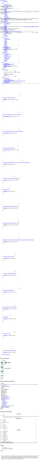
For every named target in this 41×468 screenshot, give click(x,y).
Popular (5, 10)
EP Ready (4, 402)
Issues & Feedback (7, 64)
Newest (5, 9)
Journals (5, 60)
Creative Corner (7, 57)
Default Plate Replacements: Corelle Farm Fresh (11, 206)
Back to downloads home (6, 354)
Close (2, 408)
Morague (5, 352)
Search (3, 69)
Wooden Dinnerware (6, 189)
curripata (5, 335)
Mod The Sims (5, 1)
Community (4, 52)
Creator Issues (6, 82)
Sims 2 (3, 6)
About (5, 65)
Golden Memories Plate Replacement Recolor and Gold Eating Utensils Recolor (16, 162)
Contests (5, 19)
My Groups (6, 59)
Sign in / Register (3, 0)
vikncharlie (6, 308)
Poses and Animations (5, 398)
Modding (5, 14)
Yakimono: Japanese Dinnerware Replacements (12, 178)
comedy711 (6, 318)
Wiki (5, 68)
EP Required (4, 403)
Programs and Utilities (5, 406)
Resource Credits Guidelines (9, 80)
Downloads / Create (7, 5)
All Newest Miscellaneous (5, 396)
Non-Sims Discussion (8, 54)
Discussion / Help (7, 4)
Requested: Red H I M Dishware (8, 290)
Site (2, 62)
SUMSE (5, 258)
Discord (5, 61)
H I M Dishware (5, 316)
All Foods (3, 400)
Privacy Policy (10, 460)
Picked (5, 13)
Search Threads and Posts (8, 74)
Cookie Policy (16, 460)
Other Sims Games (7, 56)
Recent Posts (6, 53)
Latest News (6, 63)
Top (2, 460)
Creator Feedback (7, 81)
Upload (3, 77)
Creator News (6, 78)
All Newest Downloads (6, 386)
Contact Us (5, 460)
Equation (5, 191)
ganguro (5, 180)
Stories (5, 34)
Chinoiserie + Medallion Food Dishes (9, 97)
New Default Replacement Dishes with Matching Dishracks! (13, 131)
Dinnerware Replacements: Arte (9, 256)
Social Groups (6, 58)
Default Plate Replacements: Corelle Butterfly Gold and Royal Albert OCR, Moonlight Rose (18, 239)
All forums (6, 55)
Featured (5, 12)
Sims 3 (3, 21)
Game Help (6, 16)
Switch (2, 378)
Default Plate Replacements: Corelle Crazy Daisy (11, 223)
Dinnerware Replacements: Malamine (10, 273)
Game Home (6, 7)
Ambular (5, 208)
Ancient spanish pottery (7, 333)
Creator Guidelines (7, 79)
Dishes (3, 404)
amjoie (5, 164)
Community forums (7, 33)
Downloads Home (7, 8)
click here (35, 442)
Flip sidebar (5, 448)
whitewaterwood (7, 149)
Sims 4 (3, 37)
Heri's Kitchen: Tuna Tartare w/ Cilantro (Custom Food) (12, 114)
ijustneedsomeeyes (7, 116)
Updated (5, 11)
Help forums (6, 32)
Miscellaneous (4, 397)
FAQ (5, 67)
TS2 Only (4, 401)
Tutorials (5, 15)
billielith (5, 99)
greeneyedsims (6, 133)
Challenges (6, 20)
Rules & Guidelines (7, 66)
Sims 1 (3, 3)
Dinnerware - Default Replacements (10, 350)
